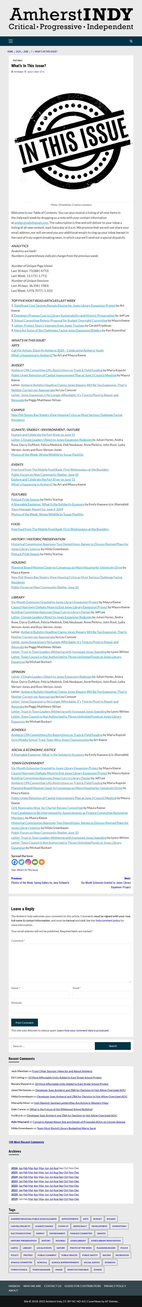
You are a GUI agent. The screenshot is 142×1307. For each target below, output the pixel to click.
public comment (47, 1255)
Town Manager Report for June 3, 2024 (37, 509)
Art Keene (18, 71)
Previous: (40, 881)
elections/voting (21, 1233)
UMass (58, 1269)
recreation (122, 1255)
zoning (98, 1269)
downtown (119, 1226)
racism (107, 1255)
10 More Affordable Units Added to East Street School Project (65, 1077)
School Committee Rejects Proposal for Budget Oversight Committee (60, 320)
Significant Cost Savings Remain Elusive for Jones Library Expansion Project (65, 305)
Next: (106, 883)
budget (97, 1219)
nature (61, 1248)
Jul (51, 1168)
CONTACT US (52, 1286)
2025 (14, 1172)
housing (60, 1240)
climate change (44, 1226)
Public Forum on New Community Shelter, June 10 (44, 474)
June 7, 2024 (33, 71)
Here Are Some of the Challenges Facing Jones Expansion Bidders (57, 330)
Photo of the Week (81, 1248)
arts (85, 1219)
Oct (66, 1172)
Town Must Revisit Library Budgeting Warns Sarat (66, 1128)
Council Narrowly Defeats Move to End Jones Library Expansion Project (59, 607)
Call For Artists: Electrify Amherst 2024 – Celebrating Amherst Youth (57, 350)
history (46, 1240)
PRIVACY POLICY (115, 1286)
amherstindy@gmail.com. (32, 223)
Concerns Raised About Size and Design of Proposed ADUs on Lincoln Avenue (79, 1121)
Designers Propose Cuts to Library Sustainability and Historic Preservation (64, 315)
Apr (36, 1168)
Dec (76, 1172)
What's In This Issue (27, 869)
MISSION (14, 1286)
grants (101, 1233)
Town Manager (41, 1269)
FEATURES (17, 60)
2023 (14, 1181)
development (99, 1226)
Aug (56, 1168)
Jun (47, 1168)
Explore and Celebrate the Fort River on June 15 (43, 435)
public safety (90, 1255)
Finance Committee (81, 1233)
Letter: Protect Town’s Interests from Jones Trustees (49, 325)
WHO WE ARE (32, 1286)
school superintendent (65, 1262)
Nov (71, 1172)
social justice (92, 1262)
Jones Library (78, 1240)
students (110, 1262)
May (41, 1168)
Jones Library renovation (106, 1240)
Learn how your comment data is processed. (83, 1030)
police (124, 1248)
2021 (14, 1190)
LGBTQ (14, 1248)
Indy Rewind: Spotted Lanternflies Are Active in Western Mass (71, 1102)
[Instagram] (28, 862)
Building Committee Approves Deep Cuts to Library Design (51, 612)
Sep (61, 1172)
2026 (14, 1168)
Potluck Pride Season (25, 499)
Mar (30, 1168)
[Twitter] (21, 862)
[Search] (131, 41)
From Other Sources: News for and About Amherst (62, 1071)
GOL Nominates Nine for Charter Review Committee (47, 808)
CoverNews (94, 1301)
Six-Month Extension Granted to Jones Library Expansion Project (55, 602)
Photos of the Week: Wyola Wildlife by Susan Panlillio (47, 454)
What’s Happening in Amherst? (32, 355)
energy (40, 1233)
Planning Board (106, 1248)
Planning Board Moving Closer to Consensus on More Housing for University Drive (66, 567)
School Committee (21, 1262)
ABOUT (13, 1290)
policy (15, 1255)
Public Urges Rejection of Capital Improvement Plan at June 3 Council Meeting (63, 375)
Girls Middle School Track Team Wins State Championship (50, 740)
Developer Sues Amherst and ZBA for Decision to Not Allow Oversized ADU (81, 1090)
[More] (42, 862)
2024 (14, 1176)
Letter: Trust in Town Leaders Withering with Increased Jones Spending (59, 652)
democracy (80, 1226)
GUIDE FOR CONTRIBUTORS (83, 1286)
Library (27, 1248)
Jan (21, 1168)
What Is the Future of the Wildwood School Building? (61, 1109)
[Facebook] (15, 862)
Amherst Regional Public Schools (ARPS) (34, 1219)
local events (44, 1248)
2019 (14, 1199)
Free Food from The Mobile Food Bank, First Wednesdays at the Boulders (60, 469)
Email (77, 987)
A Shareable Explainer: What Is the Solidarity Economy (48, 504)
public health (69, 1255)
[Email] (35, 862)
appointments (70, 1219)
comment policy (107, 920)
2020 (14, 1194)
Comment (18, 940)
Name (15, 987)
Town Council (19, 1269)
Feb (25, 1168)
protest (28, 1255)
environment (57, 1233)
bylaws (111, 1219)
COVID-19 (63, 1226)
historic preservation (24, 1240)
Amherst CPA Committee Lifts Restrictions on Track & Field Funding (57, 370)
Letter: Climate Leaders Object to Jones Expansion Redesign (51, 440)
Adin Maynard (20, 1121)
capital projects (20, 1226)
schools (42, 1262)
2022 (14, 1185)
